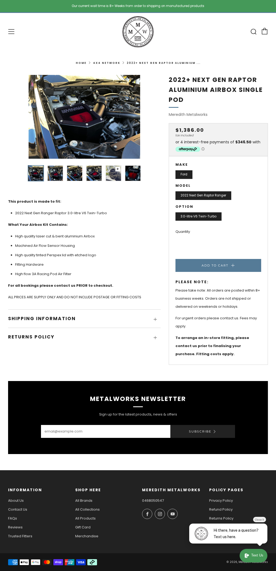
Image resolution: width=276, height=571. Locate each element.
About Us (16, 500)
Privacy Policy (221, 500)
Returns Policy (221, 518)
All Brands (83, 500)
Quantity (182, 231)
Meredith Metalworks (188, 114)
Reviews (15, 527)
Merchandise (86, 536)
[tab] (36, 173)
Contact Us (17, 509)
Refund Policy (221, 509)
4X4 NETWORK (106, 63)
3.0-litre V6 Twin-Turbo (198, 216)
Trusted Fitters (20, 536)
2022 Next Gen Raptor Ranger (203, 195)
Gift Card (83, 527)
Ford (184, 174)
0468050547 (153, 500)
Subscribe (200, 431)
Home (81, 63)
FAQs (12, 518)
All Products (85, 518)
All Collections (87, 509)
